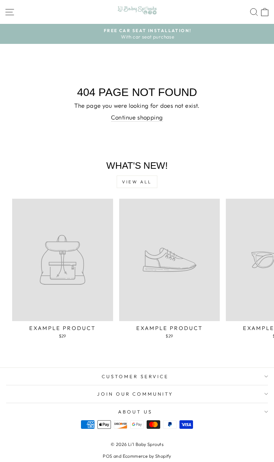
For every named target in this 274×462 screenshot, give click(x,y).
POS (107, 456)
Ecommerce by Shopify (147, 456)
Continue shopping (137, 117)
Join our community (135, 394)
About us (135, 412)
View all (137, 181)
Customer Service (135, 376)
